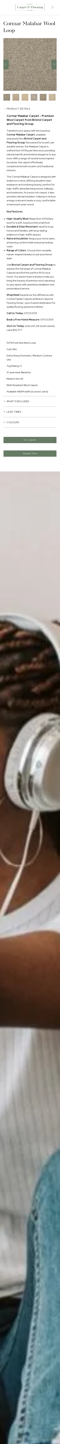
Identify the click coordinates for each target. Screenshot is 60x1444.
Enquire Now (30, 453)
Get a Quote (30, 440)
